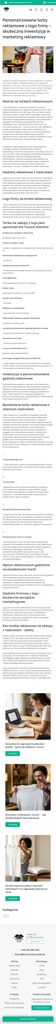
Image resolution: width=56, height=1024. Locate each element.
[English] (30, 9)
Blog (5, 916)
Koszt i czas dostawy (14, 1007)
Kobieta (14, 970)
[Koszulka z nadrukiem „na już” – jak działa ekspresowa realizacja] (28, 787)
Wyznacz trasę (35, 942)
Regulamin (14, 998)
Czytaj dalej (12, 753)
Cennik (14, 983)
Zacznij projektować (28, 1019)
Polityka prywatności (14, 1003)
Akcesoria (14, 978)
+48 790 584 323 (30, 949)
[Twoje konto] (41, 9)
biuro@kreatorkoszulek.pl (30, 954)
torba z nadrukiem (41, 161)
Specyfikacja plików (42, 983)
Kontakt (41, 987)
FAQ (42, 978)
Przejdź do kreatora (41, 1008)
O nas (41, 965)
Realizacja (42, 974)
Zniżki (14, 987)
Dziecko (14, 974)
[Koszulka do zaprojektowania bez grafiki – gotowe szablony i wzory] (28, 716)
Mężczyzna (14, 965)
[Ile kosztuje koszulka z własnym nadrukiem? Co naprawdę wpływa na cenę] (28, 858)
